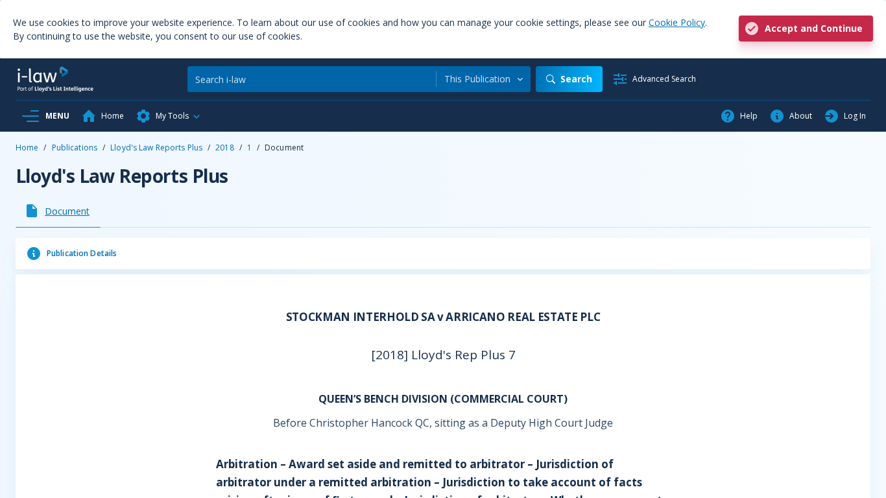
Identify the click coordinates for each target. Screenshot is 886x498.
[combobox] (484, 79)
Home (27, 147)
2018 (224, 147)
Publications (74, 147)
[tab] (58, 211)
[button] (168, 116)
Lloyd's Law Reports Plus (156, 147)
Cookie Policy (677, 22)
